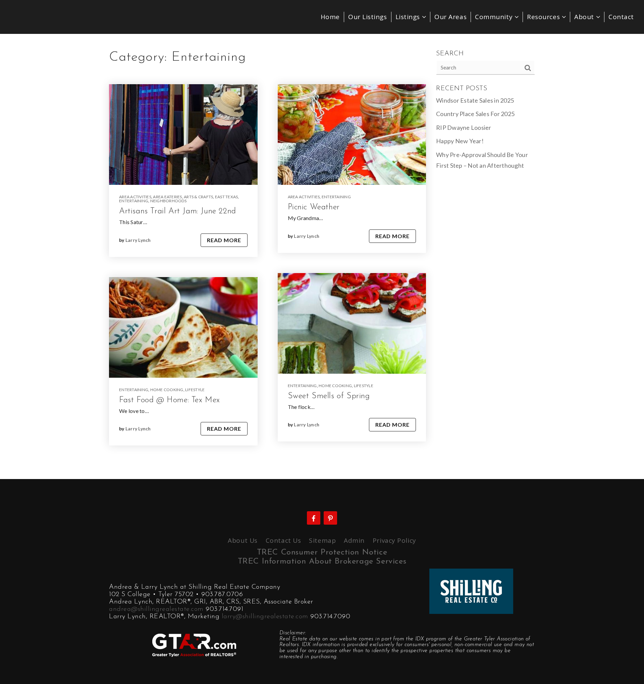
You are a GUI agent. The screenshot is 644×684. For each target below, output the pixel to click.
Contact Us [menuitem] (283, 540)
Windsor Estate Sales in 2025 (475, 100)
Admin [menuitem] (354, 540)
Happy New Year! (460, 141)
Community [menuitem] (495, 16)
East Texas (226, 196)
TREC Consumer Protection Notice (322, 552)
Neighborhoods (168, 200)
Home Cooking (166, 389)
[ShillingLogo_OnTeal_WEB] (471, 590)
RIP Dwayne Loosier (463, 127)
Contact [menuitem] (621, 16)
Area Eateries (167, 196)
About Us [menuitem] (242, 540)
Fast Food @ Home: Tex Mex (169, 400)
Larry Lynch (138, 240)
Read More (224, 240)
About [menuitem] (585, 16)
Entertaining (133, 200)
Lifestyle (195, 389)
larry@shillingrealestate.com (265, 616)
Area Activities (135, 196)
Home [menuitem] (330, 16)
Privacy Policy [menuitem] (394, 540)
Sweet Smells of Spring (329, 396)
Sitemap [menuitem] (322, 540)
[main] (322, 256)
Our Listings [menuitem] (367, 16)
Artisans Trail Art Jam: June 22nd (177, 211)
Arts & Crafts (198, 196)
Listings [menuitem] (408, 16)
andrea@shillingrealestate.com (156, 609)
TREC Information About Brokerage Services (322, 562)
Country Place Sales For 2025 (475, 113)
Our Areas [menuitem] (450, 16)
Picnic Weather (314, 207)
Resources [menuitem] (544, 16)
